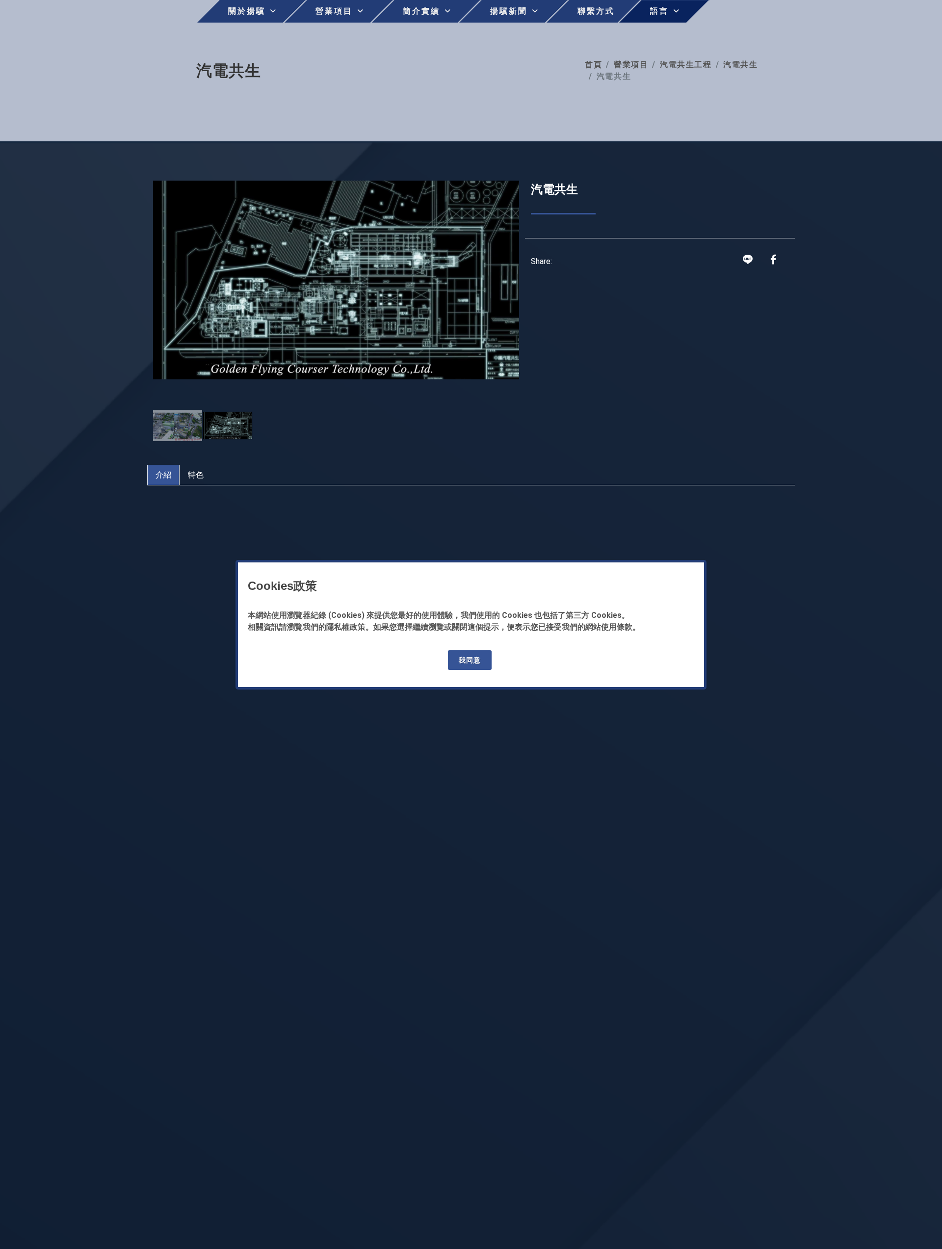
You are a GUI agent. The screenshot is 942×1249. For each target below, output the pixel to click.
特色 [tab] (196, 474)
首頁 (593, 64)
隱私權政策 (346, 627)
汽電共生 (740, 64)
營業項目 (631, 64)
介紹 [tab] (163, 474)
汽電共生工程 (686, 64)
